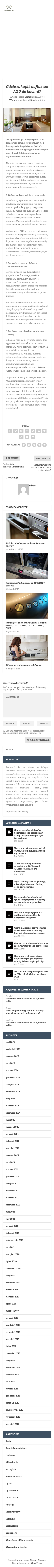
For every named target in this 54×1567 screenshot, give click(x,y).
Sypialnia (11, 1519)
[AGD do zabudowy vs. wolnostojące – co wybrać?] (27, 526)
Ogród (9, 1483)
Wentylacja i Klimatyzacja (19, 1540)
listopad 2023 (12, 1141)
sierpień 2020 (12, 1254)
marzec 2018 (12, 1374)
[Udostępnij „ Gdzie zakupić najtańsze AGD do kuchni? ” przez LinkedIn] (38, 431)
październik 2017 (14, 1410)
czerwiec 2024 (13, 1113)
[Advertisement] (27, 44)
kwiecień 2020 (13, 1283)
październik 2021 (14, 1240)
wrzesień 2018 (13, 1332)
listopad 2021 (12, 1233)
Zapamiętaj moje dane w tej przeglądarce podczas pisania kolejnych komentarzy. (24, 732)
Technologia (12, 1526)
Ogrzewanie (12, 1490)
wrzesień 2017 (13, 1417)
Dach (8, 1441)
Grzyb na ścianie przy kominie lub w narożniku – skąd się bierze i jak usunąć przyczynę (30, 930)
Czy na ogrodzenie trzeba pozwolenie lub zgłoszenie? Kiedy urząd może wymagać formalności (28, 834)
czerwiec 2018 (13, 1353)
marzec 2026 (12, 1056)
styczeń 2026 (12, 1070)
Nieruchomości (14, 1476)
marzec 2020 (12, 1290)
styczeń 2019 (12, 1318)
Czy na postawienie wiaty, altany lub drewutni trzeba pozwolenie (31, 944)
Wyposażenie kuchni (19, 100)
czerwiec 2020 (13, 1268)
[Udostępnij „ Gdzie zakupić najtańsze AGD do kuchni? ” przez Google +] (21, 431)
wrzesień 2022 (13, 1191)
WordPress (36, 1563)
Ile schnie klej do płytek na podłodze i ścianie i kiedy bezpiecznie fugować (28, 915)
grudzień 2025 (13, 1077)
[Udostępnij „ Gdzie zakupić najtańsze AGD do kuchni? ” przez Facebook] (10, 431)
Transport (11, 1533)
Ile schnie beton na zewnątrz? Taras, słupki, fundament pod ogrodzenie (29, 851)
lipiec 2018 (11, 1346)
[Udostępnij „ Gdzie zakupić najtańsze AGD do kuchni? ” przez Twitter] (15, 431)
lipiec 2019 (11, 1304)
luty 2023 (10, 1162)
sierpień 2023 (12, 1148)
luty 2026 (10, 1063)
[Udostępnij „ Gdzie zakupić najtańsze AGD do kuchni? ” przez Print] (33, 437)
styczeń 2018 (12, 1389)
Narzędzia (11, 1469)
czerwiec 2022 (13, 1205)
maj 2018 (10, 1360)
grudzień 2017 (13, 1396)
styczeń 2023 (12, 1169)
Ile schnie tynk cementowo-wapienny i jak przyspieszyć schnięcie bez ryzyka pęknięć (29, 958)
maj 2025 (10, 1099)
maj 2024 (10, 1120)
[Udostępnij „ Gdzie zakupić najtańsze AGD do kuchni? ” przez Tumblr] (27, 431)
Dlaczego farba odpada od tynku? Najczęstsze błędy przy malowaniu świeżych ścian (29, 899)
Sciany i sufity (13, 1512)
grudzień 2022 (13, 1176)
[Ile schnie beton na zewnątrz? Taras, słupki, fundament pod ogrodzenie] (9, 850)
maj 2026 (10, 1042)
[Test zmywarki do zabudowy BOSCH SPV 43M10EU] (27, 566)
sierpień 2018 (12, 1339)
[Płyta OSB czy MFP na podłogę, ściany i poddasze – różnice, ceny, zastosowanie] (9, 883)
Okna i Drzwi (12, 1497)
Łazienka (10, 1455)
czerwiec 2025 (13, 1091)
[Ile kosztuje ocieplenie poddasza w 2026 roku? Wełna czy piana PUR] (9, 973)
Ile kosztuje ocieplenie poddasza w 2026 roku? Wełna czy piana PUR (31, 974)
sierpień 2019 (12, 1297)
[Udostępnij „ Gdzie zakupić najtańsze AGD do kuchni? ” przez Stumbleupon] (21, 437)
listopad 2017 (12, 1403)
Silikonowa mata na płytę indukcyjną (24, 665)
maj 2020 (10, 1275)
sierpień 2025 (12, 1084)
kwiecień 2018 (13, 1367)
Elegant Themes (38, 1560)
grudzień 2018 (13, 1325)
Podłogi (10, 1505)
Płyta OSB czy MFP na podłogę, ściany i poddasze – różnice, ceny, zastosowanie (30, 884)
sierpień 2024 (12, 1106)
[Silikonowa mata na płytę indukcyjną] (27, 648)
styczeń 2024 (12, 1134)
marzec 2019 (12, 1311)
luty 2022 (10, 1219)
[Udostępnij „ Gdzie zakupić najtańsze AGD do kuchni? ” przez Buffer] (44, 431)
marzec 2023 (12, 1155)
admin (28, 97)
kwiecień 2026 (13, 1049)
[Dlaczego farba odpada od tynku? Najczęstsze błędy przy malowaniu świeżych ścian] (9, 899)
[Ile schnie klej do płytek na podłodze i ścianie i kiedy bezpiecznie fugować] (9, 914)
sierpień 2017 (12, 1424)
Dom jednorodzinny (16, 1448)
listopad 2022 (12, 1183)
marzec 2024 (12, 1127)
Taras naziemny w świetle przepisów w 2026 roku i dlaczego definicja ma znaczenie (27, 867)
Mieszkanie (12, 1462)
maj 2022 (10, 1212)
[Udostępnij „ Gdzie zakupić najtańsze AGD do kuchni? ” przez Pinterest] (33, 431)
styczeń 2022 (12, 1226)
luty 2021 (10, 1247)
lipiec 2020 (11, 1261)
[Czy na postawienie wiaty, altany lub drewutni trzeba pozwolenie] (9, 945)
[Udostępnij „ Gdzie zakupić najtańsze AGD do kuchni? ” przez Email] (27, 437)
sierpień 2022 (12, 1198)
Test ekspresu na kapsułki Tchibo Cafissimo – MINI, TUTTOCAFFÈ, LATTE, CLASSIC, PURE (27, 625)
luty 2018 (10, 1381)
